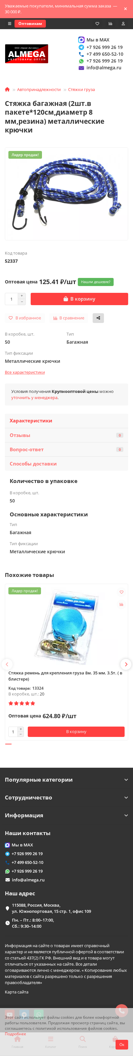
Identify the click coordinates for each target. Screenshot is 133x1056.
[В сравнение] (121, 604)
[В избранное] (121, 592)
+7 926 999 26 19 (105, 47)
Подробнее (15, 1033)
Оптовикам (30, 23)
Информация (24, 815)
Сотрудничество (28, 797)
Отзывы (65, 435)
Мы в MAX (98, 40)
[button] (7, 664)
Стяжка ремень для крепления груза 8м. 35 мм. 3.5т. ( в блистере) (65, 676)
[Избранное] (97, 23)
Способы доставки (33, 463)
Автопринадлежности (39, 89)
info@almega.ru (104, 67)
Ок (121, 1044)
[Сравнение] (110, 23)
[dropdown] (10, 24)
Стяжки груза (81, 89)
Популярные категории (39, 779)
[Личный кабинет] (123, 23)
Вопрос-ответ (65, 449)
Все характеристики (25, 372)
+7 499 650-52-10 (105, 54)
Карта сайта (16, 992)
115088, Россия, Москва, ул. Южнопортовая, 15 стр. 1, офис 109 (51, 908)
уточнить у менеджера (34, 397)
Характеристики (31, 420)
